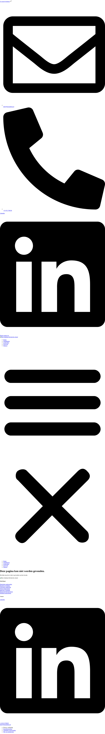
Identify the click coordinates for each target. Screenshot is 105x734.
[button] (52, 453)
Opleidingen (6, 341)
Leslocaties (6, 342)
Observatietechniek (5, 589)
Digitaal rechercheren (5, 593)
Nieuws (5, 345)
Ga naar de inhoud (5, 1)
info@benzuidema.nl (5, 724)
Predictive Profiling (5, 586)
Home (4, 340)
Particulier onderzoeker (6, 584)
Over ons (5, 344)
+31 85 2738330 (4, 723)
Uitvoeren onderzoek (5, 587)
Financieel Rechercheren (6, 591)
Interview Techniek (5, 590)
